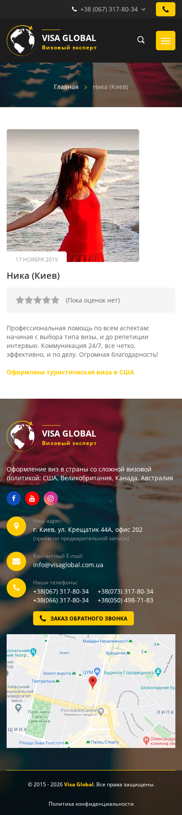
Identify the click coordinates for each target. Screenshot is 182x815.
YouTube (32, 498)
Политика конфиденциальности (91, 804)
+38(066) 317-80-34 (64, 600)
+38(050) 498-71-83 (125, 600)
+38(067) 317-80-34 (64, 591)
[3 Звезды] (37, 300)
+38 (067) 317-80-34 (109, 9)
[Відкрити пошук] (138, 41)
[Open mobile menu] (165, 40)
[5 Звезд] (55, 300)
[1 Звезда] (19, 300)
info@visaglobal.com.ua (68, 565)
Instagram (51, 498)
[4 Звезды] (46, 300)
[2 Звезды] (28, 300)
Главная (66, 86)
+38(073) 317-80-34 (125, 591)
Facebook (14, 498)
